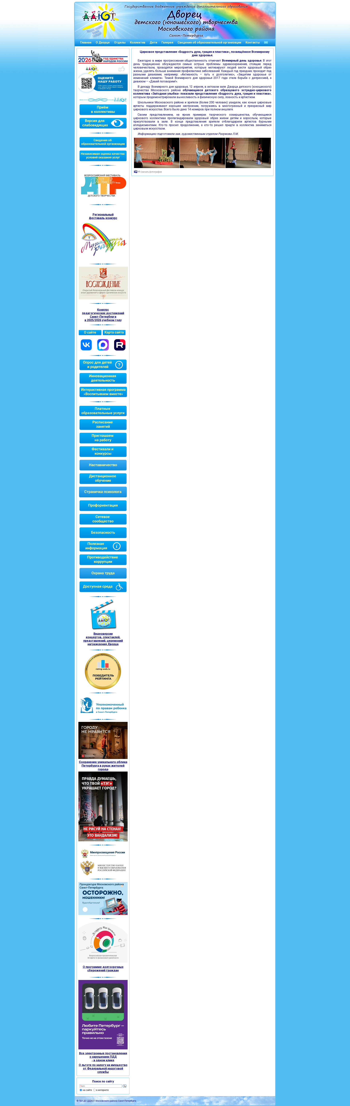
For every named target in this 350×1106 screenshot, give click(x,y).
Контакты (253, 42)
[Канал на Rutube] (119, 350)
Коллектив (137, 42)
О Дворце (103, 42)
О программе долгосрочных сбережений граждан (103, 968)
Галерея (167, 42)
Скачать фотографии (151, 172)
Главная (85, 42)
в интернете (102, 1090)
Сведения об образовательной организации (209, 42)
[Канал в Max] (103, 350)
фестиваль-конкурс (103, 218)
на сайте (87, 1090)
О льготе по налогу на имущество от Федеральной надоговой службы (103, 1068)
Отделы (120, 42)
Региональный (103, 214)
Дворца (113, 644)
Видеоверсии (103, 633)
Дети (153, 42)
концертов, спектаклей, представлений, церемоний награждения (103, 640)
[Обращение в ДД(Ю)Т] (266, 42)
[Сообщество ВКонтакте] (86, 350)
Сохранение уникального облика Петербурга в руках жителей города (103, 765)
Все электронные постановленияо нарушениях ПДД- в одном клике (103, 1057)
